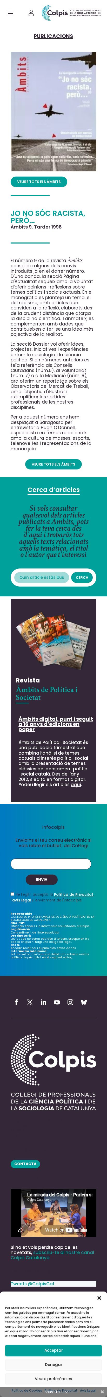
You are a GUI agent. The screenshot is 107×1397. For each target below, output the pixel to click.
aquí (76, 784)
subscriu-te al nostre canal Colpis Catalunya (52, 1255)
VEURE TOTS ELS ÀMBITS (39, 181)
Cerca (82, 577)
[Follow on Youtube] (57, 1002)
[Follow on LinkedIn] (43, 1002)
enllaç (67, 957)
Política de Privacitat (73, 894)
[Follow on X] (30, 1002)
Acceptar (53, 1350)
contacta (25, 1163)
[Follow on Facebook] (16, 1002)
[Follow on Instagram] (70, 1002)
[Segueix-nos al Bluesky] (84, 1002)
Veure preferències (53, 1378)
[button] (99, 1298)
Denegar (53, 1364)
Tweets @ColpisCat (33, 1284)
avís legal (21, 900)
